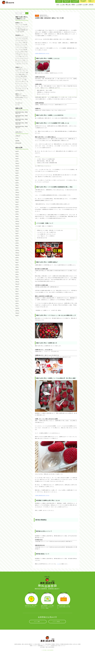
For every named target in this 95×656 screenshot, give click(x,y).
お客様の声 (17, 135)
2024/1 (17, 218)
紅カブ (21, 28)
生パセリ (26, 54)
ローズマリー (18, 61)
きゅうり (17, 86)
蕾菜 (22, 76)
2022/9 (17, 257)
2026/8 (17, 151)
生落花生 (25, 76)
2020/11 (17, 310)
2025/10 (17, 168)
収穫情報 (17, 140)
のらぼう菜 (24, 38)
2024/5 (17, 209)
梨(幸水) (17, 97)
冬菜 (26, 49)
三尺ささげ (17, 76)
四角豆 (20, 74)
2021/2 (17, 303)
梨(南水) (21, 97)
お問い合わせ (75, 644)
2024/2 (17, 216)
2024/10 (17, 197)
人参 (21, 31)
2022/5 (17, 267)
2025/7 (17, 175)
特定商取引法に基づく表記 (55, 645)
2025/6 (17, 177)
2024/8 (17, 202)
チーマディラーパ (19, 45)
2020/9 (17, 315)
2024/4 (17, 211)
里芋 (23, 31)
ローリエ (24, 61)
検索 (27, 13)
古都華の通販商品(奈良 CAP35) (42, 53)
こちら (58, 563)
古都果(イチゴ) (18, 95)
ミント (26, 60)
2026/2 (17, 158)
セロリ (22, 40)
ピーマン (21, 85)
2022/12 (17, 250)
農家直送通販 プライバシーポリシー (44, 645)
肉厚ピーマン (25, 74)
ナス (25, 83)
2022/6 (17, 264)
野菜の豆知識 (18, 143)
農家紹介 (39, 644)
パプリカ (22, 86)
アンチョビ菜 (24, 44)
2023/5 (17, 238)
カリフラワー (18, 81)
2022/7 (17, 262)
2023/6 (17, 235)
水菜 (24, 42)
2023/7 (17, 233)
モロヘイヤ (21, 63)
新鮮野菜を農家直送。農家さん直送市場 (21, 644)
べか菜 (21, 51)
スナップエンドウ (24, 70)
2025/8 (17, 173)
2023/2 (17, 245)
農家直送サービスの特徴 (33, 644)
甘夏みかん (25, 95)
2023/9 (17, 228)
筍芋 (27, 29)
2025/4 (17, 182)
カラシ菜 (23, 49)
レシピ (16, 138)
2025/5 (17, 180)
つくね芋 (17, 31)
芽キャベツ (24, 81)
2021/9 (17, 286)
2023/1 (17, 247)
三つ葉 (23, 60)
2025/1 (17, 189)
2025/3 (17, 185)
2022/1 (17, 276)
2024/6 (17, 206)
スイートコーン (20, 83)
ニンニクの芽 (18, 56)
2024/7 (17, 204)
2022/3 (17, 272)
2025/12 (17, 163)
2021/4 (17, 298)
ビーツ (24, 26)
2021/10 (17, 284)
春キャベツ (21, 54)
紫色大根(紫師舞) (22, 29)
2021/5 (17, 296)
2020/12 (17, 308)
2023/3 (17, 243)
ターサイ (17, 51)
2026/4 (17, 153)
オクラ (25, 86)
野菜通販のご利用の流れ (56, 644)
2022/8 (17, 259)
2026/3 (17, 156)
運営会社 (70, 644)
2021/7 (17, 291)
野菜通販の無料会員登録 (65, 644)
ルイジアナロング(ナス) (20, 78)
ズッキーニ (24, 69)
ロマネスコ (21, 53)
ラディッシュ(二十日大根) (21, 24)
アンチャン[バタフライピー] (21, 58)
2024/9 (17, 199)
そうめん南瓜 (18, 69)
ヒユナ (19, 40)
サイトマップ (63, 645)
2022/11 (17, 252)
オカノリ (21, 42)
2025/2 (17, 187)
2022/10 (17, 255)
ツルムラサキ (25, 37)
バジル (20, 37)
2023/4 (17, 240)
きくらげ (17, 104)
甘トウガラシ (23, 72)
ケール (16, 37)
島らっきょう (18, 60)
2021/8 (17, 288)
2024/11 (17, 194)
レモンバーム (25, 56)
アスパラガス (18, 88)
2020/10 (17, 313)
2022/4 (17, 269)
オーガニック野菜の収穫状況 (46, 644)
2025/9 (17, 170)
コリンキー (24, 88)
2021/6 (17, 293)
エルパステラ (18, 38)
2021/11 (17, 281)
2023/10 (17, 226)
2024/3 (17, 214)
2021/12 (17, 279)
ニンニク (17, 72)
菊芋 (19, 28)
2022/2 (17, 274)
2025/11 (17, 165)
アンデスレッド (18, 26)
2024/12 (17, 192)
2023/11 (17, 223)
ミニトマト (25, 85)
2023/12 (17, 221)
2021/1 (17, 305)
